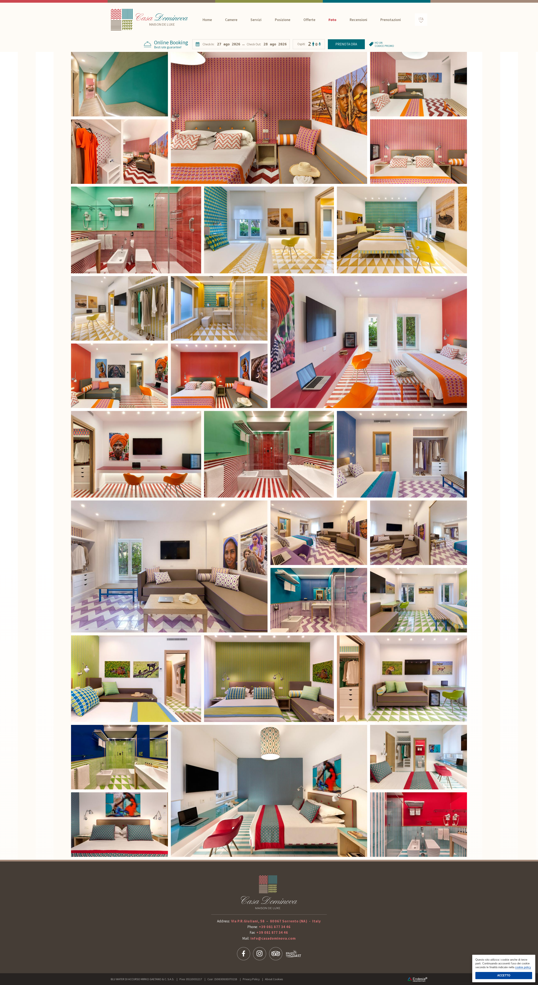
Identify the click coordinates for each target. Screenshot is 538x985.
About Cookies (274, 979)
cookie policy (523, 967)
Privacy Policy (251, 979)
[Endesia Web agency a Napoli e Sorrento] (417, 979)
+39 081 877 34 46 (275, 926)
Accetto (503, 975)
